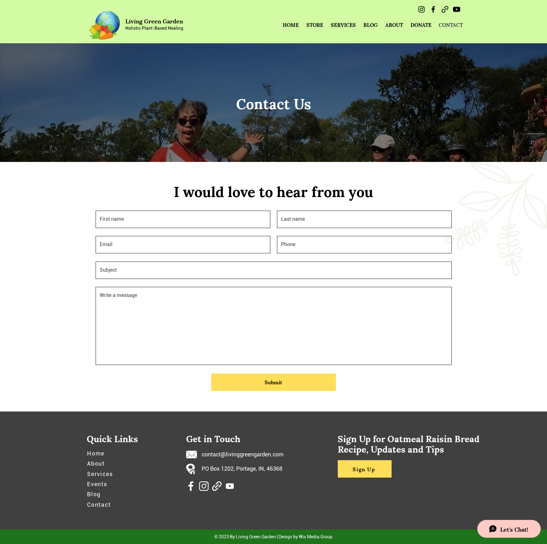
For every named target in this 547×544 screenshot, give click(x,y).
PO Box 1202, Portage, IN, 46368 (242, 468)
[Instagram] (421, 9)
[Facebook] (433, 9)
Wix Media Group (315, 536)
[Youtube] (456, 9)
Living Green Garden (154, 20)
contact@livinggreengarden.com (243, 454)
